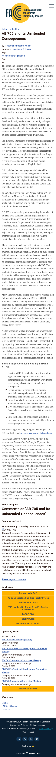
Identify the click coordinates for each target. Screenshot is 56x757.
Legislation (19, 55)
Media (5, 703)
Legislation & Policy (21, 49)
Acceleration (8, 55)
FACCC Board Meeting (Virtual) (17, 639)
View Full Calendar (28, 688)
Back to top (27, 746)
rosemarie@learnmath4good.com (36, 433)
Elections (6, 709)
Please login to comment (14, 579)
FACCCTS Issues (9, 706)
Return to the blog (10, 29)
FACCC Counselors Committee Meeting (21, 660)
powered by (21, 753)
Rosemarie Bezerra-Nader (18, 45)
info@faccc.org (46, 728)
